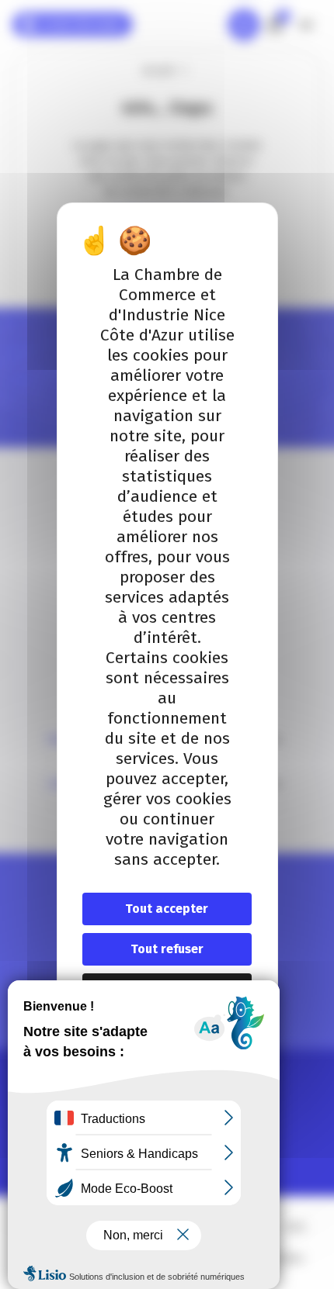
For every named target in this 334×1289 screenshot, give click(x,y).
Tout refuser (167, 949)
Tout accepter (166, 908)
